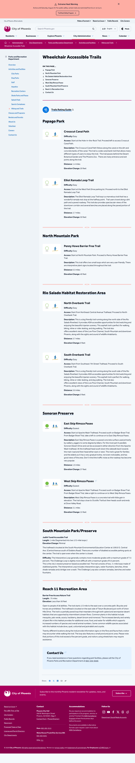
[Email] (61, 680)
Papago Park (50, 70)
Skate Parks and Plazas (19, 95)
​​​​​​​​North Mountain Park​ (61, 236)
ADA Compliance (75, 730)
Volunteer (12, 126)
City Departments (10, 735)
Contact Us (12, 135)
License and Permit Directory (14, 731)
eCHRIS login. (104, 747)
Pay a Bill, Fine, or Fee (11, 711)
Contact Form (41, 719)
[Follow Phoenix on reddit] (127, 712)
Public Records (9, 719)
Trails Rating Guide (61, 109)
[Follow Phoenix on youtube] (108, 712)
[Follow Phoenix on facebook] (113, 712)
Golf (13, 82)
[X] (53, 680)
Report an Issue (9, 706)
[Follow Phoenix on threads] (123, 712)
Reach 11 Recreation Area (54, 89)
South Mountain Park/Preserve (56, 86)
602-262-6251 (42, 736)
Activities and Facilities (16, 69)
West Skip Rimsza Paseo (54, 83)
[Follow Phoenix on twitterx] (118, 712)
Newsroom (8, 723)
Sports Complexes (18, 104)
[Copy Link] (65, 680)
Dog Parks (15, 78)
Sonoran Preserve (51, 80)
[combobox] (65, 28)
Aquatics (14, 86)
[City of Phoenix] (17, 29)
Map (52, 716)
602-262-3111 (46, 728)
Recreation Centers (18, 91)
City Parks (15, 73)
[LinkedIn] (57, 680)
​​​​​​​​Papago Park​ (54, 121)
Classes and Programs (16, 113)
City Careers (8, 715)
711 (42, 740)
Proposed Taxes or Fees (12, 727)
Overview (12, 65)
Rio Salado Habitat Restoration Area (58, 77)
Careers (11, 130)
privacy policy (59, 747)
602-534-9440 (92, 661)
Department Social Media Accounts (114, 717)
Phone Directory (53, 719)
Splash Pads (15, 100)
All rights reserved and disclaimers (34, 747)
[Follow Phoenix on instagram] (104, 712)
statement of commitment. (77, 747)
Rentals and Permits (15, 117)
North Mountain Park (53, 73)
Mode (127, 29)
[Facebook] (49, 680)
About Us (11, 121)
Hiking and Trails (17, 109)
